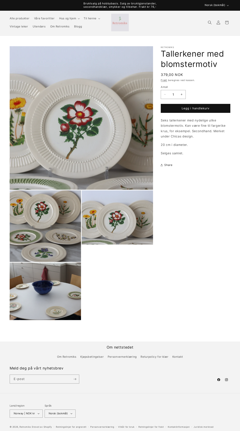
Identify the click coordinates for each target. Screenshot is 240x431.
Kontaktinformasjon (179, 427)
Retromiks (25, 427)
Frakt (164, 80)
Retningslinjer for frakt (151, 427)
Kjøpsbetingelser (92, 356)
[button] (69, 18)
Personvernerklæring (122, 356)
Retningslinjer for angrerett (71, 427)
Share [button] (168, 165)
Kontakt (177, 356)
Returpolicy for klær (154, 356)
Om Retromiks (66, 356)
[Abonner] (75, 379)
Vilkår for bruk (126, 427)
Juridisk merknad (203, 427)
